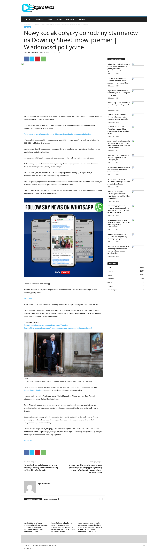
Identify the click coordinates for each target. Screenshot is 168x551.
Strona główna (28, 24)
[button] (143, 19)
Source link (28, 441)
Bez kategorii (112, 290)
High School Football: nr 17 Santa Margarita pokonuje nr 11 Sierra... (118, 92)
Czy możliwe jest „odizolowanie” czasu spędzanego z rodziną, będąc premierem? (58, 328)
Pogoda (70, 19)
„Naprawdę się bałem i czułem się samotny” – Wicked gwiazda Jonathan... (118, 181)
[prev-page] (98, 499)
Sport (28, 19)
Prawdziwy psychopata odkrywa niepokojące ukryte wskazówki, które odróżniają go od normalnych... (118, 209)
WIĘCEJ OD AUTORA (50, 499)
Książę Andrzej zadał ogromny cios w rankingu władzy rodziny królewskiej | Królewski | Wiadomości (41, 467)
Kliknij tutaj (28, 299)
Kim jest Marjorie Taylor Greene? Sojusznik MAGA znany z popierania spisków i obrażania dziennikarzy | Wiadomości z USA (36, 527)
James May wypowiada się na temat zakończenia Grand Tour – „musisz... (118, 169)
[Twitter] (32, 59)
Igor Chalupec (32, 52)
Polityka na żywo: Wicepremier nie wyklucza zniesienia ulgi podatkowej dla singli (58, 134)
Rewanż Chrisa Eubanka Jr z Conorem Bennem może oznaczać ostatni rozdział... (117, 117)
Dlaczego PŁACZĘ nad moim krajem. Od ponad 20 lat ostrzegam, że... (118, 157)
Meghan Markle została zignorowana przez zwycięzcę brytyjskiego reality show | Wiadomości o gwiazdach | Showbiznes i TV (85, 469)
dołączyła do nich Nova (34, 390)
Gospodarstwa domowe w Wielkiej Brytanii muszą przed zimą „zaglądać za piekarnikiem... (118, 223)
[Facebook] (26, 59)
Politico (39, 19)
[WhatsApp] (43, 59)
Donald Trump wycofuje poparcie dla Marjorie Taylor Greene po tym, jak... (118, 236)
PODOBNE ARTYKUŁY (33, 499)
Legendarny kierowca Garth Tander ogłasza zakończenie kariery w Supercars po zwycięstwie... (118, 249)
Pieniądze (82, 19)
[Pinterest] (37, 59)
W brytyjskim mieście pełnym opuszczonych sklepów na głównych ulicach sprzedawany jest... (118, 67)
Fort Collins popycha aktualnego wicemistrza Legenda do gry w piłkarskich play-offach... (118, 194)
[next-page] (101, 499)
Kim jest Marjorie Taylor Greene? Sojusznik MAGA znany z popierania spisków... (118, 80)
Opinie (60, 19)
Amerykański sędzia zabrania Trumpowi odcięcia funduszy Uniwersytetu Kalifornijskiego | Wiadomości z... (118, 144)
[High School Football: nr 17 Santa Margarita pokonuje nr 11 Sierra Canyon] (138, 94)
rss (144, 545)
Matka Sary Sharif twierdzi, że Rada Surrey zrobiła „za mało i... (118, 104)
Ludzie (50, 19)
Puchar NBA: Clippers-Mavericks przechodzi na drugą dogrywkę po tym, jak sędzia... (118, 130)
